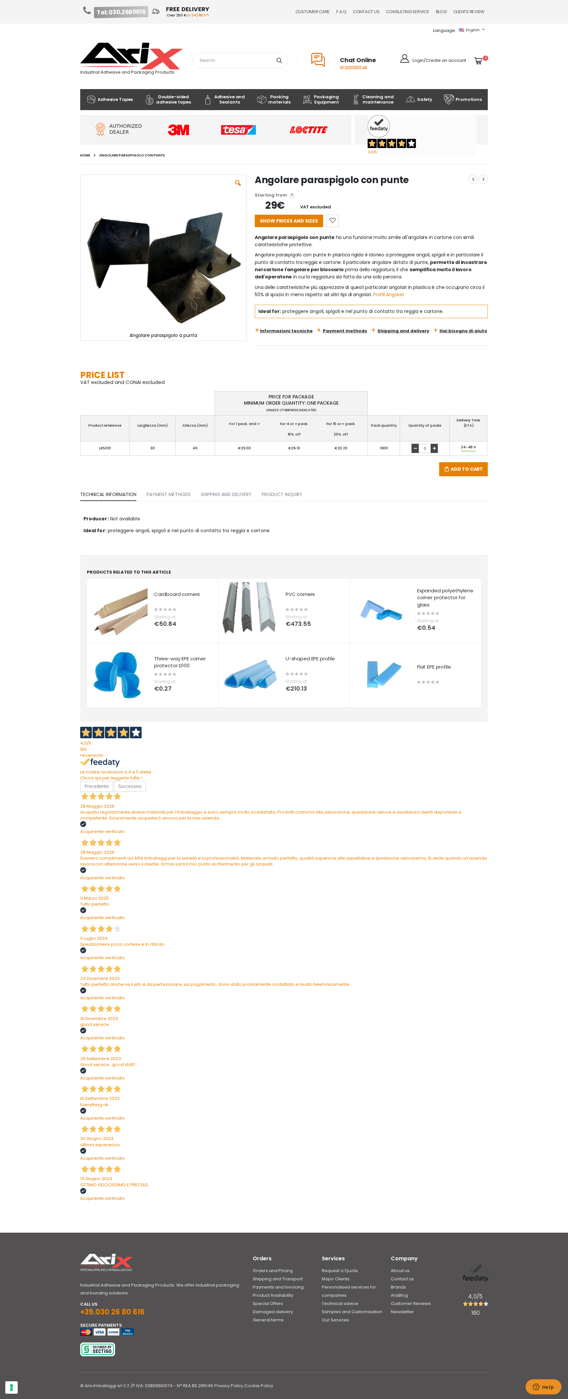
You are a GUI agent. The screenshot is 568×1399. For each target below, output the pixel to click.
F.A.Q (341, 12)
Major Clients (335, 1279)
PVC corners (300, 594)
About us (400, 1271)
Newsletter (402, 1312)
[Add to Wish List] (332, 221)
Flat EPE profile (434, 666)
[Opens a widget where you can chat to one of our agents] (543, 1387)
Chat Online (358, 60)
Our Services (335, 1320)
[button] (238, 188)
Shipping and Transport (278, 1279)
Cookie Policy (258, 1386)
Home (85, 155)
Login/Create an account (439, 60)
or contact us (353, 67)
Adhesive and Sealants (229, 99)
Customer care (313, 12)
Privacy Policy (228, 1386)
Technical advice (340, 1303)
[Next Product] (483, 179)
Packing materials (279, 99)
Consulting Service (407, 12)
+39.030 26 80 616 (112, 1312)
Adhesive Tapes (115, 99)
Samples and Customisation (352, 1312)
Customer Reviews (411, 1303)
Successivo (130, 786)
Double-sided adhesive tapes (173, 99)
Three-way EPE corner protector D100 (180, 662)
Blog (441, 12)
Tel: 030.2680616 (121, 12)
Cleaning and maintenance (377, 99)
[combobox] (240, 60)
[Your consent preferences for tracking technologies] (11, 1387)
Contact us (402, 1279)
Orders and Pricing (273, 1271)
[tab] (113, 493)
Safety (424, 99)
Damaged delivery (273, 1312)
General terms (268, 1320)
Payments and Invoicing (278, 1287)
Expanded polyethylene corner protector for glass (445, 597)
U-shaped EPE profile (310, 658)
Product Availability (273, 1295)
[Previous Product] (473, 179)
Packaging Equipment (326, 99)
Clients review (469, 12)
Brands (398, 1287)
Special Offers (268, 1303)
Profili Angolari (388, 294)
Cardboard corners (177, 594)
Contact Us (366, 12)
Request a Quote (340, 1271)
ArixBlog (399, 1295)
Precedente (96, 786)
